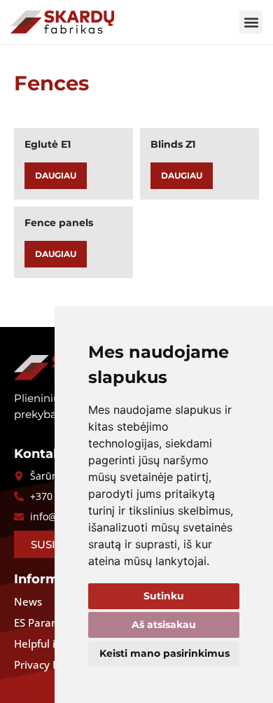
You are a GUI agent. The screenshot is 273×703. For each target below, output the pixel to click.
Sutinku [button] (164, 596)
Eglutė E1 (47, 144)
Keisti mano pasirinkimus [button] (164, 653)
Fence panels (58, 222)
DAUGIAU (55, 175)
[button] (250, 22)
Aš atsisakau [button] (164, 624)
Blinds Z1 (172, 144)
